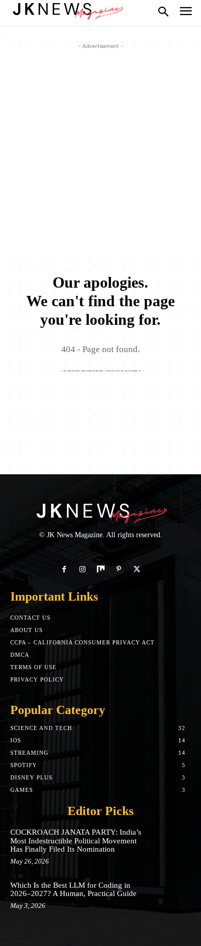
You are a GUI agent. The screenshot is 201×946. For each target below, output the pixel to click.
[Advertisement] (100, 152)
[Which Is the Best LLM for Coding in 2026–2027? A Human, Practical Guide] (173, 897)
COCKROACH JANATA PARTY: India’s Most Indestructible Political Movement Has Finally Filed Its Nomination (75, 840)
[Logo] (67, 10)
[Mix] (100, 569)
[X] (136, 569)
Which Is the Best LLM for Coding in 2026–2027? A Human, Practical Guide (73, 889)
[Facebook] (64, 569)
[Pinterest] (118, 569)
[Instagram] (82, 569)
